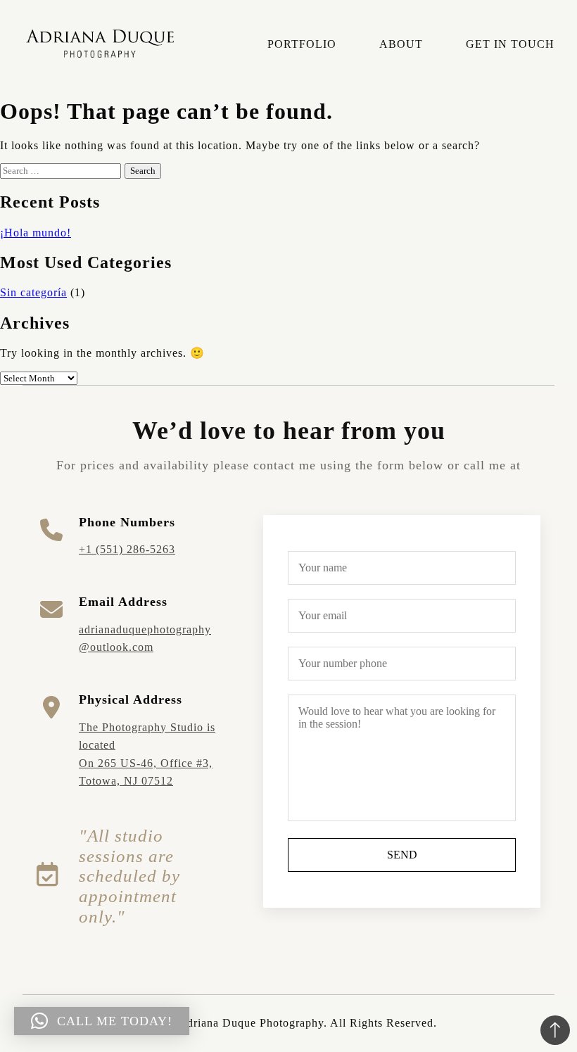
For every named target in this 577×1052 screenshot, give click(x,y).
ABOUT (401, 44)
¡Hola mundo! (35, 233)
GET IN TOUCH (510, 44)
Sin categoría (33, 292)
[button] (101, 1021)
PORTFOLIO (301, 44)
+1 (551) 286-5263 (127, 549)
